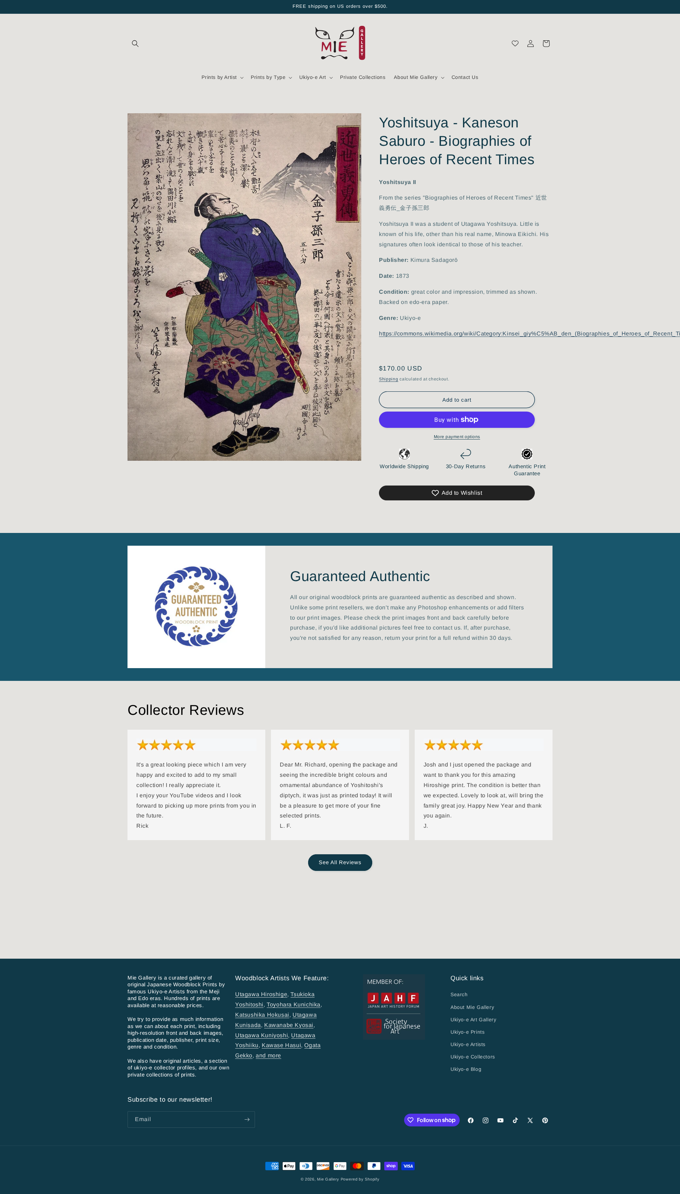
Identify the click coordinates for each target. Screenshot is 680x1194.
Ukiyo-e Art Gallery (473, 1019)
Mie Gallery (328, 1179)
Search (459, 994)
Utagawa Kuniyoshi (261, 1035)
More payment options (457, 436)
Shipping (388, 379)
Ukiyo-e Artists (468, 1044)
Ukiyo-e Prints (467, 1032)
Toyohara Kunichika (294, 1004)
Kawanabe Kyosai (288, 1025)
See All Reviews (340, 862)
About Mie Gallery (472, 1007)
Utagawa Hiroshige (261, 994)
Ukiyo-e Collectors (472, 1057)
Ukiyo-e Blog (465, 1069)
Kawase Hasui (281, 1045)
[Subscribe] (247, 1119)
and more (268, 1055)
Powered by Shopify (360, 1179)
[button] (135, 43)
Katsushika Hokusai (262, 1015)
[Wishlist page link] (515, 43)
